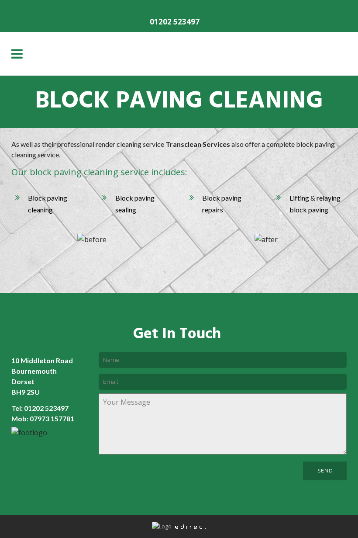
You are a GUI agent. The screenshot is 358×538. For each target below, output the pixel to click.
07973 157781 (52, 418)
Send (325, 471)
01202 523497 (175, 22)
